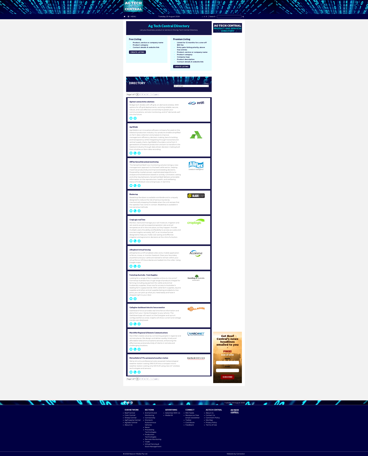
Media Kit (169, 415)
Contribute (190, 422)
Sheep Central (130, 418)
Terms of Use (211, 425)
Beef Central (130, 413)
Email (227, 366)
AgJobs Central (131, 422)
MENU (133, 16)
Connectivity (150, 418)
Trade (147, 442)
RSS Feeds (189, 413)
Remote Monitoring (153, 439)
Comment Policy (213, 418)
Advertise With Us (172, 413)
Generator (240, 454)
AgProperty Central (133, 420)
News (147, 427)
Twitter (188, 420)
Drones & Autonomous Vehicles (150, 422)
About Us (128, 425)
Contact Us (210, 415)
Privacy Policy (211, 422)
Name (227, 358)
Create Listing (137, 52)
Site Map (209, 420)
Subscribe (227, 377)
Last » (156, 94)
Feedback (189, 425)
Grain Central (130, 415)
